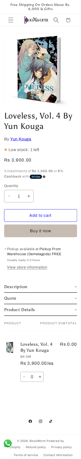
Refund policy (36, 447)
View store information (27, 267)
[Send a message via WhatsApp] (8, 443)
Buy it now (40, 231)
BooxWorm (37, 441)
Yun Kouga (20, 139)
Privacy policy (61, 447)
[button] (11, 20)
